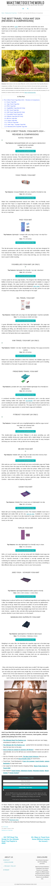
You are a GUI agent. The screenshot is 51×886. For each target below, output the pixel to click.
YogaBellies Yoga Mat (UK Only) (14, 108)
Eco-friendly (29, 400)
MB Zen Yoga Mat (10, 118)
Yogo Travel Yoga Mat (11, 104)
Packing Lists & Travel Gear (11, 13)
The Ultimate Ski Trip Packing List (14, 745)
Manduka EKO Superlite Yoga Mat (15, 126)
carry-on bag (30, 514)
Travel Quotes (15, 770)
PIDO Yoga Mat (10, 106)
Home (3, 13)
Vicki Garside (5, 826)
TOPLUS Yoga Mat (11, 122)
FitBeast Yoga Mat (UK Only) (13, 116)
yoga (16, 26)
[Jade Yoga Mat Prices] (25, 596)
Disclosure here (14, 820)
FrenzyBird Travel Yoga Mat (13, 114)
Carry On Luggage (29, 761)
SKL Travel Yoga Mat (11, 110)
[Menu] (23, 8)
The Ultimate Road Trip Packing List (14, 740)
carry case (36, 286)
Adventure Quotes (26, 770)
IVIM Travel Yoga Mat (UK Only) (14, 112)
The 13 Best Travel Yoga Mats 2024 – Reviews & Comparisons (21, 100)
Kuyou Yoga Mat (10, 102)
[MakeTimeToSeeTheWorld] (25, 3)
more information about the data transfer (35, 790)
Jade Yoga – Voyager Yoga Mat (14, 124)
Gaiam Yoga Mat (10, 120)
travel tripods (39, 761)
